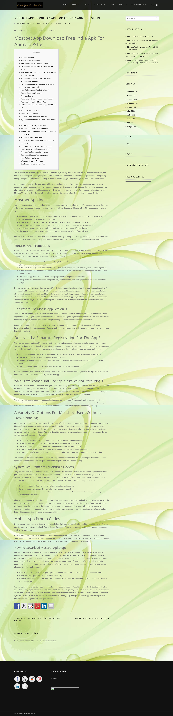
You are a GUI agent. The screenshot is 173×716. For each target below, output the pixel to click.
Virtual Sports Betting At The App (33, 125)
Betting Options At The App (31, 93)
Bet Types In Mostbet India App (33, 164)
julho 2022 (131, 111)
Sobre (87, 5)
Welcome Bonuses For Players (32, 161)
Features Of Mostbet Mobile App (33, 102)
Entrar (55, 678)
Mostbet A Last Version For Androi (92, 618)
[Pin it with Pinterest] (37, 606)
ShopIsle (17, 713)
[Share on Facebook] (17, 606)
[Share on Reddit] (31, 606)
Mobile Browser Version (30, 111)
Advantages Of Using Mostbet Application (37, 99)
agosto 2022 (131, 107)
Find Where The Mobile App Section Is (35, 63)
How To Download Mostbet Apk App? (35, 90)
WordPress (31, 713)
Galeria (76, 5)
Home (64, 5)
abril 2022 (130, 123)
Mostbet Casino (27, 96)
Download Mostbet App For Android (34, 155)
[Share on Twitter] (24, 606)
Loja (112, 5)
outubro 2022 (132, 99)
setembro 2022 (132, 103)
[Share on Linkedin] (44, 606)
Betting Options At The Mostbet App (34, 128)
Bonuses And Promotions (31, 60)
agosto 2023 (131, 95)
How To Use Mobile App (30, 158)
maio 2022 (131, 119)
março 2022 (131, 126)
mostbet (37, 429)
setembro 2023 (132, 91)
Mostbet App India (28, 57)
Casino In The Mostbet (29, 113)
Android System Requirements (33, 137)
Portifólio (99, 5)
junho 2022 (131, 115)
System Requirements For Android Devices (37, 84)
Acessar (130, 144)
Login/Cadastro (139, 5)
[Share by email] (51, 606)
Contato (123, 5)
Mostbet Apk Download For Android (34, 152)
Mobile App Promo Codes (31, 87)
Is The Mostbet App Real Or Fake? (34, 117)
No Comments (57, 23)
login (32, 641)
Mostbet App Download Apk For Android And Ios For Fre (57, 18)
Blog (67, 23)
